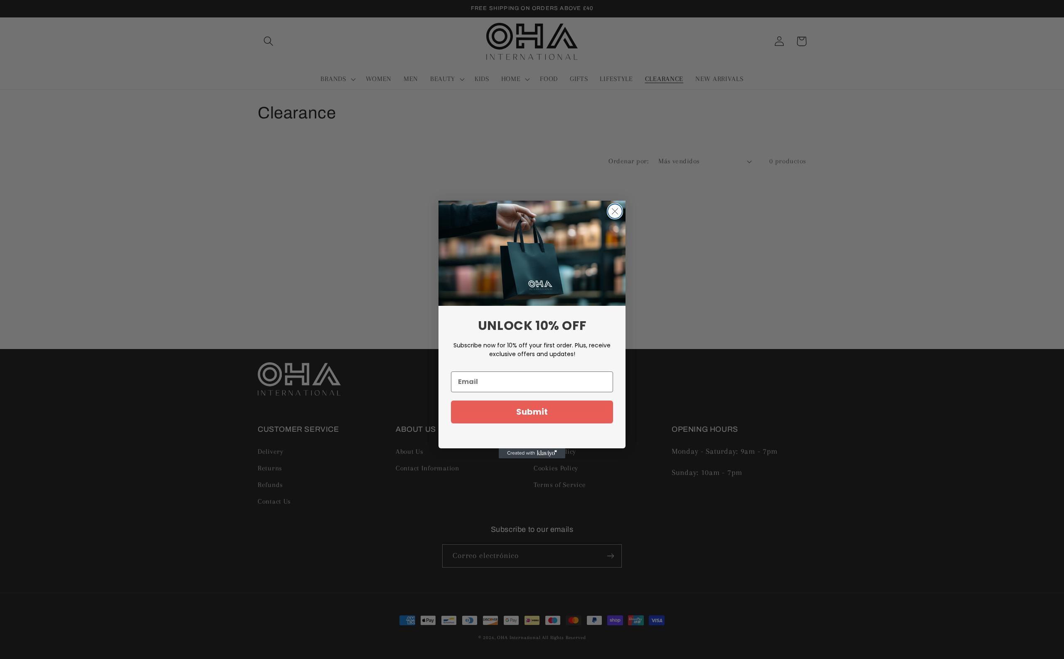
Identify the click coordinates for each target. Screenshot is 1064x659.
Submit (532, 412)
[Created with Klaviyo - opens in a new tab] (532, 453)
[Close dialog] (615, 211)
